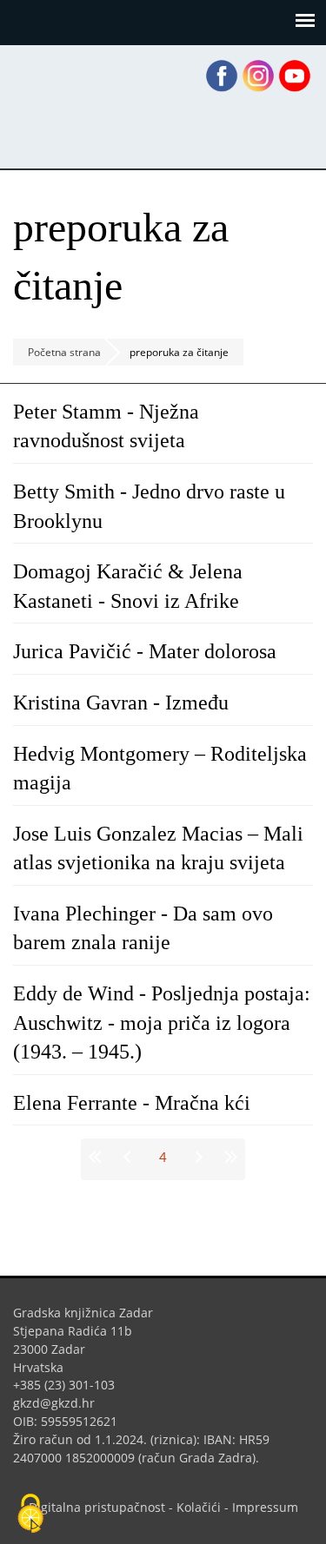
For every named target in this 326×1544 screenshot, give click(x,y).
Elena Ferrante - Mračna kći (131, 1103)
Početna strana (64, 352)
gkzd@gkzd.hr (60, 1403)
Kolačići (198, 1507)
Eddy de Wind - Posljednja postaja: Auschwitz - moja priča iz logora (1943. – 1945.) (161, 1022)
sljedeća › (196, 1156)
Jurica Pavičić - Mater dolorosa (144, 651)
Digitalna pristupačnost (97, 1507)
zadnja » (229, 1156)
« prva (97, 1156)
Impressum (265, 1507)
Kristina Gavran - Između (121, 702)
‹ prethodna (130, 1156)
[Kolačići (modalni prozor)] (30, 1514)
